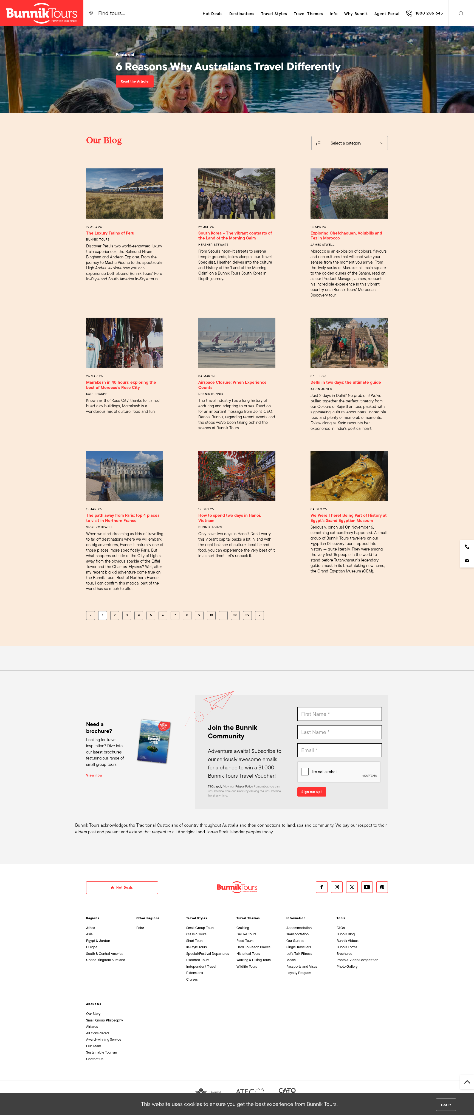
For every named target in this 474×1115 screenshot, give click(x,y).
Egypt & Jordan (98, 940)
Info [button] (334, 14)
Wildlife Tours (246, 966)
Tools (341, 918)
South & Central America (104, 953)
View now (94, 775)
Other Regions (148, 918)
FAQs (341, 927)
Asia (89, 934)
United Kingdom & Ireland (105, 959)
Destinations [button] (242, 14)
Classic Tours (196, 934)
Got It (446, 1105)
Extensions (194, 972)
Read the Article (135, 81)
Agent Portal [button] (387, 14)
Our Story (93, 1013)
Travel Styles (196, 918)
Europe (91, 947)
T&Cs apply (215, 786)
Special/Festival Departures (207, 953)
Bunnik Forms (347, 947)
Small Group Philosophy (104, 1020)
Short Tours (194, 940)
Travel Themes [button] (308, 14)
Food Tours (244, 940)
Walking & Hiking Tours (253, 959)
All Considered (97, 1033)
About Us (93, 1004)
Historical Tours (248, 953)
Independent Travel (201, 966)
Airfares (92, 1026)
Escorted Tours (197, 959)
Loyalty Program (298, 972)
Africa (90, 927)
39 (247, 615)
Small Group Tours (200, 927)
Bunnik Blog (346, 934)
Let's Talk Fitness (299, 953)
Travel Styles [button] (274, 14)
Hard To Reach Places (253, 947)
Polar (140, 927)
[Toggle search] (461, 13)
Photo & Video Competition (357, 959)
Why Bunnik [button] (356, 14)
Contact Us (94, 1059)
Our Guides (295, 940)
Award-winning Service (103, 1039)
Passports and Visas (301, 966)
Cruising (242, 927)
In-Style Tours (196, 947)
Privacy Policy (243, 786)
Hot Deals (213, 14)
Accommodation (299, 927)
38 (235, 615)
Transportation (297, 934)
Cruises (192, 979)
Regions (92, 918)
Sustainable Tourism (101, 1052)
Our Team (93, 1046)
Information (296, 918)
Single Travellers (298, 947)
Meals (291, 959)
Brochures (344, 953)
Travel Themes (248, 918)
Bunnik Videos (348, 940)
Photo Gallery (347, 966)
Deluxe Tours (246, 934)
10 (211, 615)
